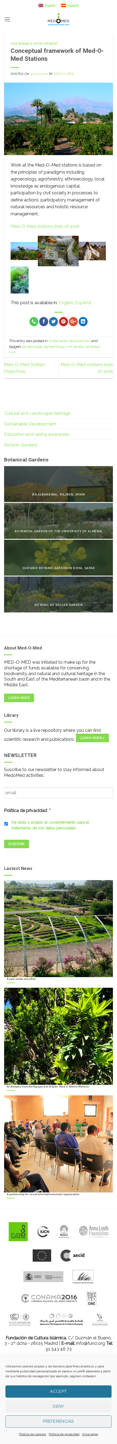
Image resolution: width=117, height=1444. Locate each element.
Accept (58, 1391)
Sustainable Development (34, 44)
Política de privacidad (64, 1434)
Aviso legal (90, 1434)
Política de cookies (32, 1434)
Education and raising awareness (37, 434)
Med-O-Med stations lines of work (45, 226)
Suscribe (16, 844)
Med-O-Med (64, 74)
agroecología (31, 347)
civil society (75, 347)
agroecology (54, 347)
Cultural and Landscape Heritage (37, 413)
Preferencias (58, 1421)
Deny (58, 1406)
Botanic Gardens (21, 445)
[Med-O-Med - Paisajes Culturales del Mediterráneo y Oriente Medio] (58, 19)
